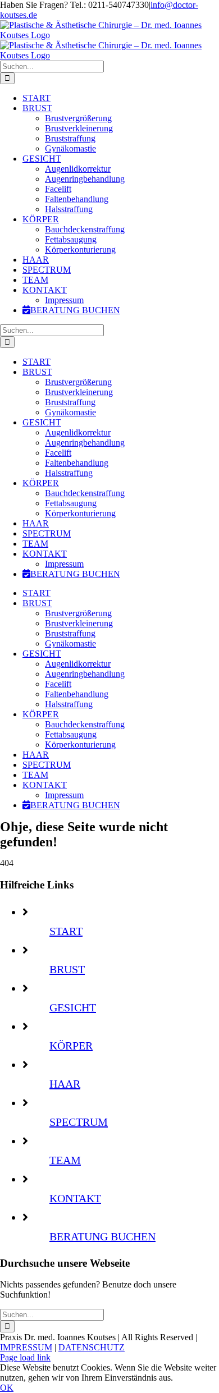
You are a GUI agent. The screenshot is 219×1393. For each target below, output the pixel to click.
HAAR (64, 1084)
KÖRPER (71, 1045)
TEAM (65, 1160)
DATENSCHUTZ (91, 1347)
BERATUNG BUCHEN (102, 1236)
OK (6, 1387)
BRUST (67, 969)
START (66, 931)
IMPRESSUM (26, 1347)
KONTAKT (75, 1198)
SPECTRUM (78, 1122)
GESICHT (72, 1007)
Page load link (25, 1357)
